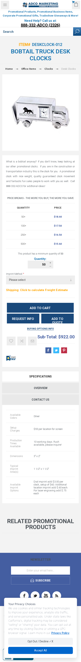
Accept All (40, 650)
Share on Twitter (56, 350)
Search (77, 31)
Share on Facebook (48, 350)
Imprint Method (14, 274)
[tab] (40, 376)
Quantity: (40, 259)
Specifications (40, 376)
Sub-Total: (47, 336)
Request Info (23, 319)
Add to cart (40, 308)
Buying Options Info (40, 328)
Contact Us (40, 399)
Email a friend (32, 341)
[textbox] (36, 32)
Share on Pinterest (64, 350)
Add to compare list (21, 341)
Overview (40, 388)
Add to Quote (57, 320)
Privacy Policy (60, 633)
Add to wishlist (11, 341)
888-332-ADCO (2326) (40, 25)
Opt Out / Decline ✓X (40, 641)
